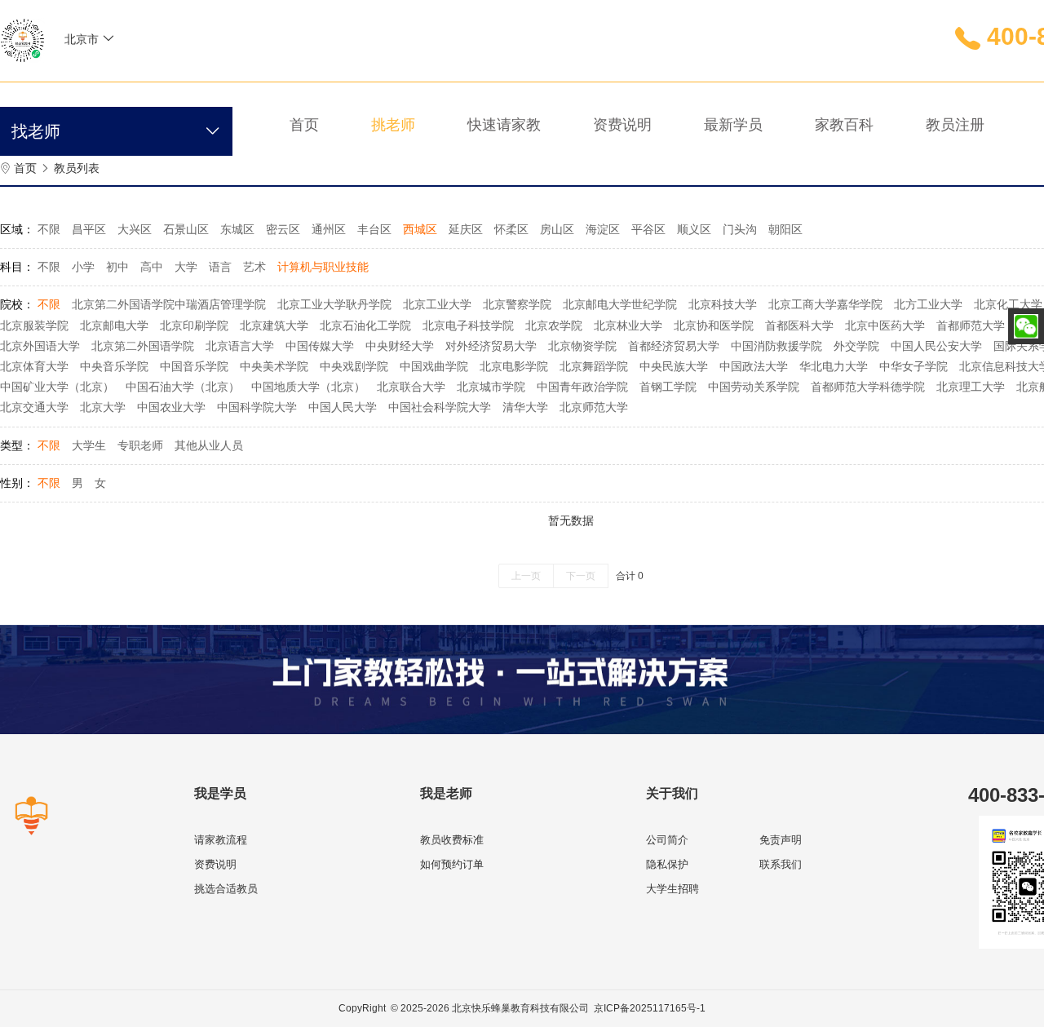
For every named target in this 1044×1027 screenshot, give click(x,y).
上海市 (140, 75)
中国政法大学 (753, 366)
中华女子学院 (913, 366)
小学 (83, 266)
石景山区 (186, 229)
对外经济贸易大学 (491, 345)
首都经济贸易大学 (673, 345)
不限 (49, 229)
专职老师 (140, 445)
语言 (220, 266)
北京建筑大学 (274, 325)
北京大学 (103, 407)
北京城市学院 (491, 386)
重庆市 (94, 99)
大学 (186, 266)
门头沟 (740, 229)
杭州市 (187, 124)
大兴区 (134, 229)
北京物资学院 (582, 345)
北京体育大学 (34, 366)
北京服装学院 (34, 325)
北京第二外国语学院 (142, 345)
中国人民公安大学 (936, 345)
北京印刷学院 (194, 325)
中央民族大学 (673, 366)
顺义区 (694, 229)
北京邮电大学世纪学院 (620, 304)
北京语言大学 (240, 345)
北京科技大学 (722, 304)
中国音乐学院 (194, 366)
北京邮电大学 (114, 325)
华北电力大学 (833, 366)
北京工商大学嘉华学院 (825, 304)
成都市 (140, 124)
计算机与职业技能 (323, 266)
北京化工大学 (1008, 304)
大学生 (89, 445)
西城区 (420, 229)
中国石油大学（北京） (183, 386)
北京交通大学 (34, 407)
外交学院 (856, 345)
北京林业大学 (628, 325)
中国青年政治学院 (582, 386)
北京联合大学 (411, 386)
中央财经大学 (399, 345)
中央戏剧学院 (354, 366)
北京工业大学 (437, 304)
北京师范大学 (594, 407)
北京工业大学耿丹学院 (334, 304)
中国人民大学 (342, 407)
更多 (88, 148)
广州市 (187, 99)
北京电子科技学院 (468, 325)
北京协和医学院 (714, 325)
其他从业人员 (209, 445)
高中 (151, 266)
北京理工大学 (970, 386)
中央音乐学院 (114, 366)
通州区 (329, 229)
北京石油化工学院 (365, 325)
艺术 (254, 266)
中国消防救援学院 (776, 345)
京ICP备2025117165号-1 (650, 1008)
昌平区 (89, 229)
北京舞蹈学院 (594, 366)
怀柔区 (511, 229)
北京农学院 (553, 325)
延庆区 (466, 229)
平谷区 (648, 229)
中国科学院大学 (257, 407)
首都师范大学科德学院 (868, 386)
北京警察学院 (517, 304)
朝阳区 (785, 229)
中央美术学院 (274, 366)
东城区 (237, 229)
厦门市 (140, 99)
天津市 (187, 75)
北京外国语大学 (40, 345)
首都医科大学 (799, 325)
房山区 (557, 229)
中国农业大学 (171, 407)
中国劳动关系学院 (753, 386)
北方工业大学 (928, 304)
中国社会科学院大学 (439, 407)
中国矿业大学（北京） (57, 386)
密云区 (283, 229)
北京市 (94, 75)
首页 (25, 168)
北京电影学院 (514, 366)
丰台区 (374, 229)
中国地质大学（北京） (308, 386)
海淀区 (603, 229)
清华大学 (525, 407)
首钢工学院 (668, 386)
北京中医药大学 (885, 325)
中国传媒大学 (319, 345)
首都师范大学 (970, 325)
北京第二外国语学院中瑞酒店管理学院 (169, 304)
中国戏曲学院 (434, 366)
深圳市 (94, 124)
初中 (117, 266)
